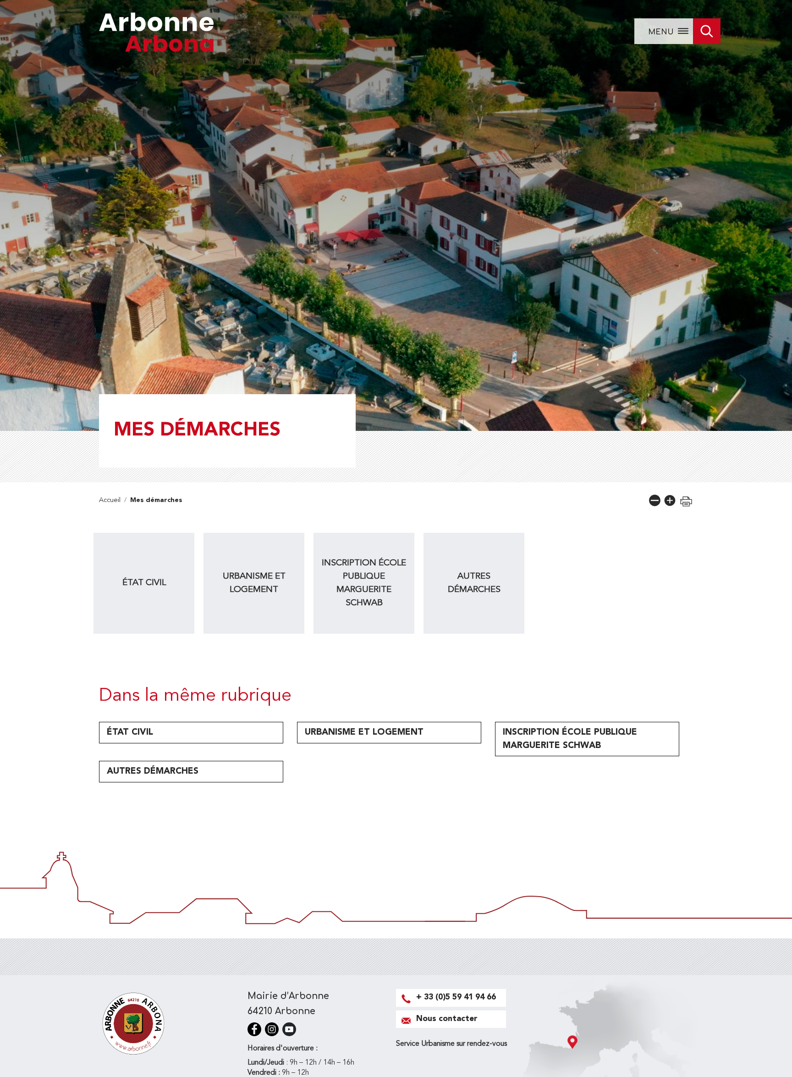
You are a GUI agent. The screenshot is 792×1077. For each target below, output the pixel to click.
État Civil (144, 582)
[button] (654, 500)
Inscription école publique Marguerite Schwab (364, 582)
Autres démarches (474, 583)
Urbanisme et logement (254, 583)
